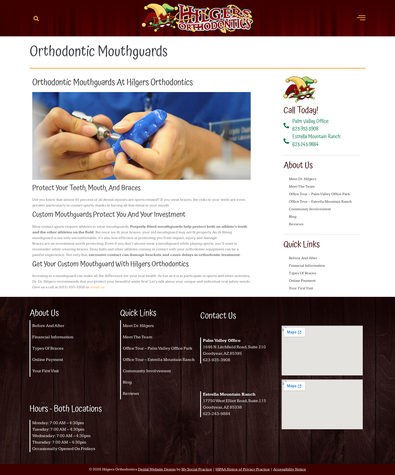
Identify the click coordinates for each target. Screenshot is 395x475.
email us (97, 287)
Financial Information (307, 265)
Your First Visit (301, 288)
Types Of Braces (302, 273)
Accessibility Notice (289, 469)
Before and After (303, 258)
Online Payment (302, 281)
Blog (292, 216)
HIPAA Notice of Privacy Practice (243, 469)
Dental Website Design (157, 469)
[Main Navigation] (361, 17)
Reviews (296, 224)
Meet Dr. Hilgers (302, 179)
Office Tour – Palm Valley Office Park (319, 194)
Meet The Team (302, 186)
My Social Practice (196, 469)
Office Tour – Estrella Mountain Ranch (320, 201)
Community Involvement (310, 209)
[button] (36, 18)
